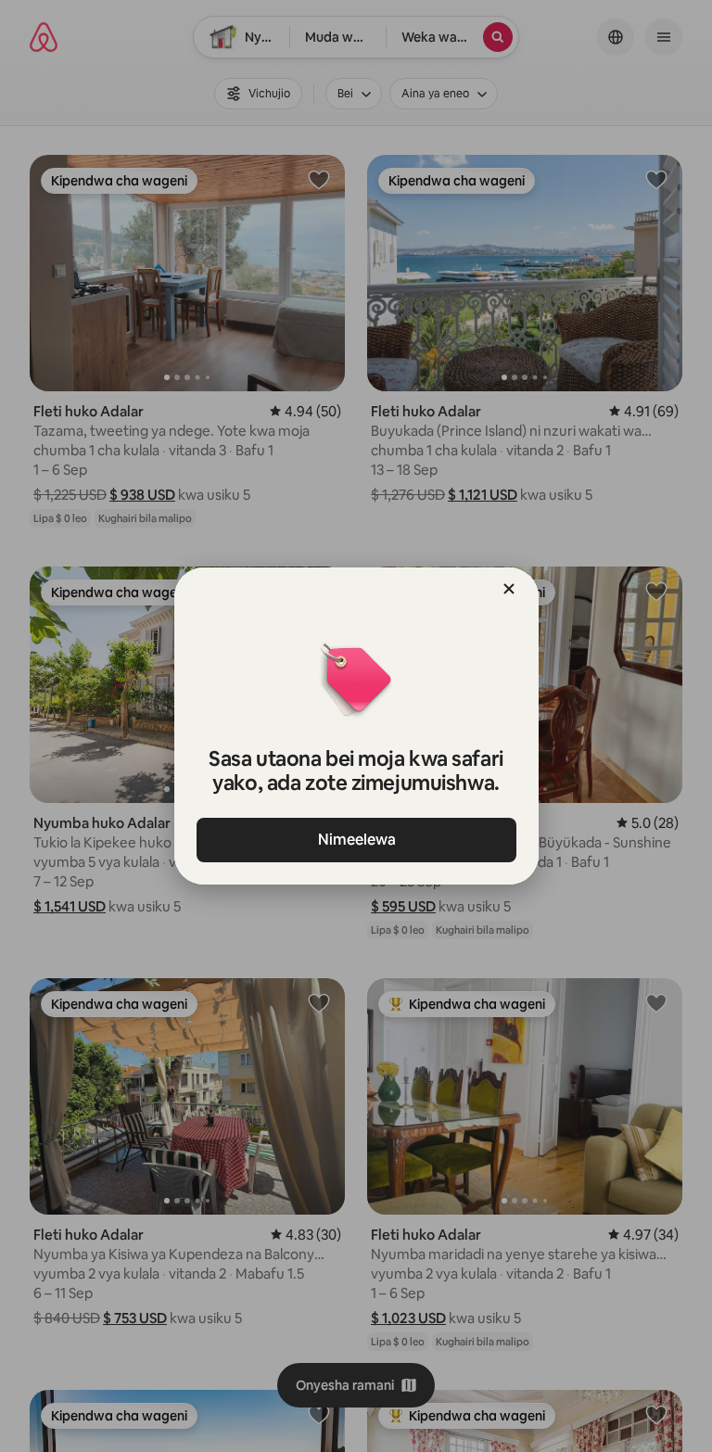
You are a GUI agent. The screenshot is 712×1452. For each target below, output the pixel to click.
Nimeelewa (356, 839)
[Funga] (509, 588)
